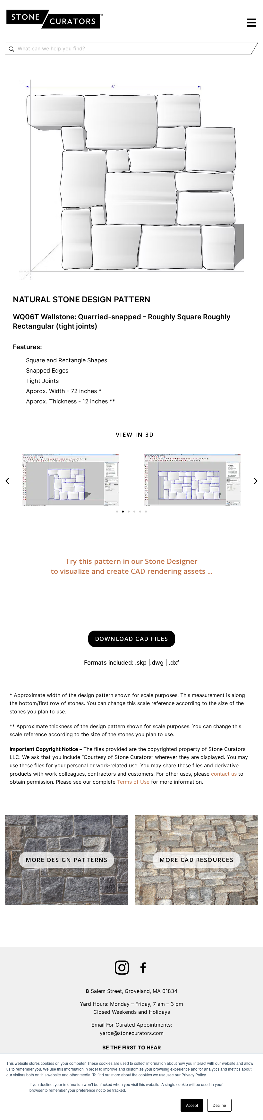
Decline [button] (219, 1105)
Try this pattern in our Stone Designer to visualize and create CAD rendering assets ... (131, 566)
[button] (252, 23)
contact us (224, 774)
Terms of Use (133, 782)
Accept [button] (192, 1105)
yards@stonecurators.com (132, 1033)
